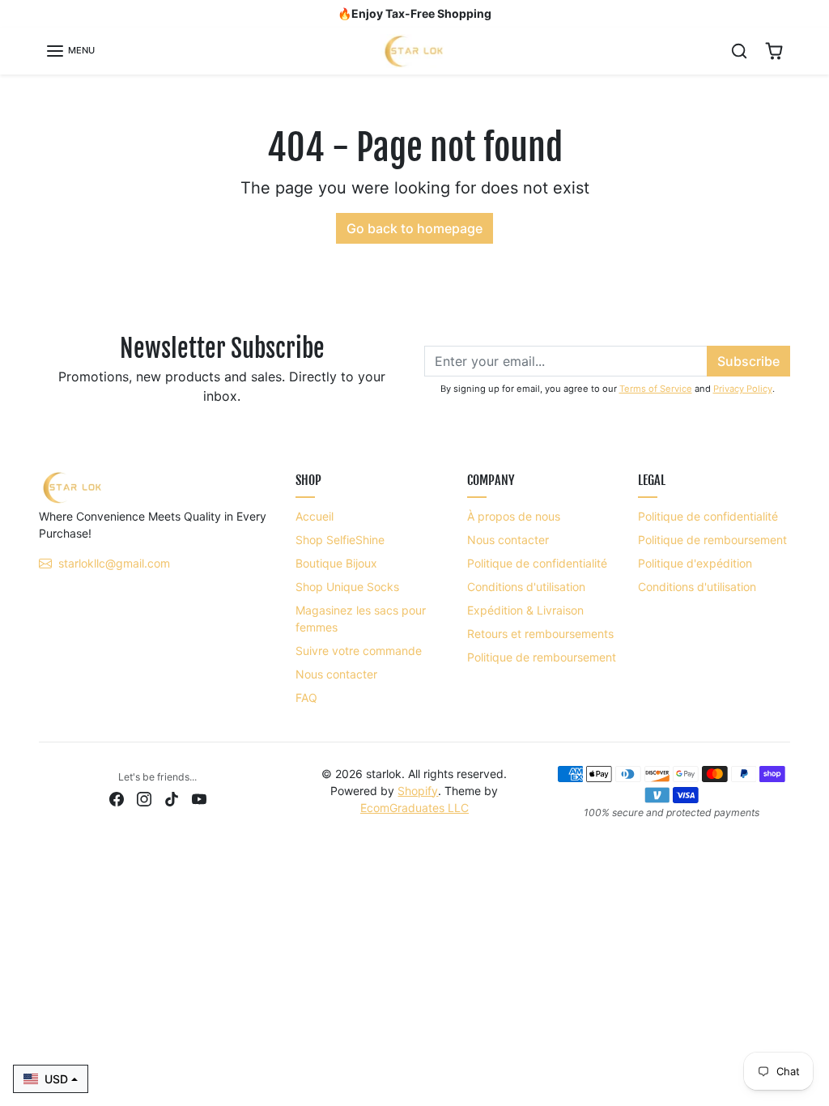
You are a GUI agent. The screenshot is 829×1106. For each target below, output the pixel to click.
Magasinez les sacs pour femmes (360, 618)
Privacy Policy (742, 388)
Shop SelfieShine (340, 540)
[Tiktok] (171, 798)
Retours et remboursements (540, 633)
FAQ (306, 697)
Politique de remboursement (541, 657)
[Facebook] (116, 798)
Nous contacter (336, 674)
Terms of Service (655, 388)
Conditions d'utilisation (526, 586)
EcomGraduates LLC (414, 808)
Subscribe (748, 361)
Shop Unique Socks (347, 586)
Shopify (417, 791)
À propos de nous (513, 516)
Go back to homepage (414, 228)
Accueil (314, 516)
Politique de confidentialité (537, 563)
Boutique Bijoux (336, 563)
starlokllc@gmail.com (114, 563)
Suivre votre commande (358, 650)
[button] (70, 51)
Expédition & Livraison (525, 610)
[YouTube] (199, 798)
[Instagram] (144, 798)
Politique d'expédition (695, 563)
